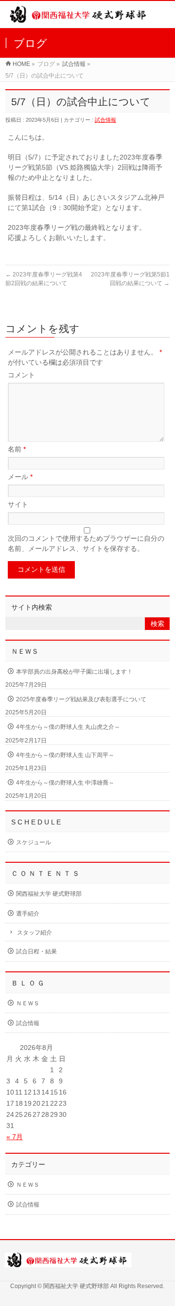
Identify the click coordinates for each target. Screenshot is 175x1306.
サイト (18, 504)
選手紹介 (27, 913)
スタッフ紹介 (34, 932)
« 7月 (14, 1137)
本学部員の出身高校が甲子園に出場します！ (74, 671)
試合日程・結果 (36, 951)
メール (20, 477)
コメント (21, 375)
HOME (21, 64)
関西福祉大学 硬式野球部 (49, 893)
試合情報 (74, 64)
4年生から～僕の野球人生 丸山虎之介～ (68, 727)
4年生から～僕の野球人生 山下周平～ (65, 755)
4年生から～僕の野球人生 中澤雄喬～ (65, 782)
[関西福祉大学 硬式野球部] (79, 17)
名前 (17, 449)
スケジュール (33, 842)
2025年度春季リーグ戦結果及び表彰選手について (81, 699)
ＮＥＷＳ (27, 1003)
